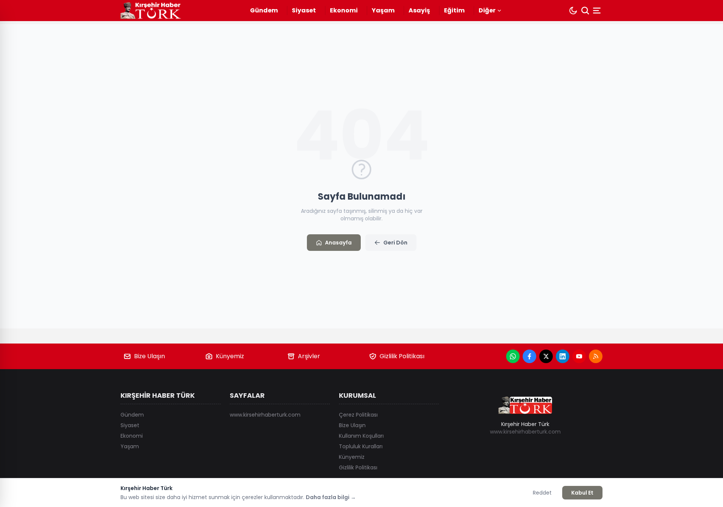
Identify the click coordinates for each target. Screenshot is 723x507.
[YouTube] (579, 356)
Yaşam (383, 10)
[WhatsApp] (513, 356)
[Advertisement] (663, 253)
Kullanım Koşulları (361, 436)
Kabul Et (582, 492)
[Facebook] (529, 356)
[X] (546, 356)
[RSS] (595, 356)
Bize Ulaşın (149, 356)
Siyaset (304, 10)
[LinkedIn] (562, 356)
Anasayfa (338, 242)
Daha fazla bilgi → (331, 497)
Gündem (264, 10)
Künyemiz (230, 356)
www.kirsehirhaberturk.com (265, 414)
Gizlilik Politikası (402, 356)
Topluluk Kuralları (361, 446)
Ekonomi (344, 10)
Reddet (542, 492)
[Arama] (585, 10)
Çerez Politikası (358, 414)
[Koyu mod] (573, 10)
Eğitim (454, 10)
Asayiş (419, 10)
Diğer (487, 10)
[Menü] (597, 10)
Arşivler (309, 356)
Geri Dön (395, 242)
